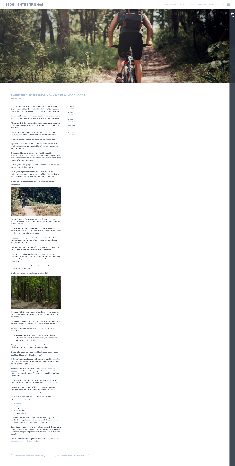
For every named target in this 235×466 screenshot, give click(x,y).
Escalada (202, 5)
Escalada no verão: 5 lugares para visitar (28, 455)
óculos (18, 403)
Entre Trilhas (72, 121)
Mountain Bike (170, 5)
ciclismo (15, 238)
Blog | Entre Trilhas (24, 4)
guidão (48, 380)
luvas (17, 406)
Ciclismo (182, 5)
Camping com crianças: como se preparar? (72, 455)
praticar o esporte (50, 382)
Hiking (211, 5)
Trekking (220, 5)
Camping (191, 5)
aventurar (38, 266)
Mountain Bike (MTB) (37, 109)
